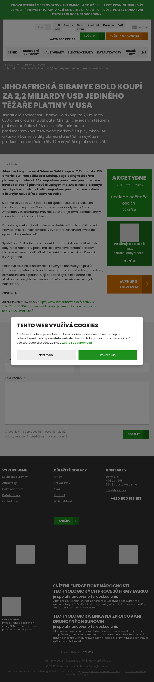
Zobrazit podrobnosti (77, 343)
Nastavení (46, 355)
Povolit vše (108, 355)
